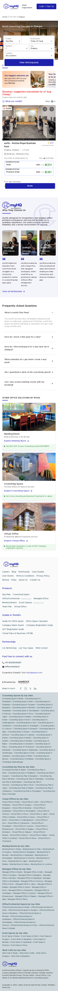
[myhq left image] (6, 123)
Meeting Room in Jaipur (17, 861)
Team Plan (7, 607)
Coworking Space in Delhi (23, 701)
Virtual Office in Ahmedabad (24, 811)
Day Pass (6, 595)
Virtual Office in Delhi (30, 802)
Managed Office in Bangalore (29, 875)
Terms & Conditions (25, 576)
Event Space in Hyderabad (20, 942)
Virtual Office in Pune (19, 814)
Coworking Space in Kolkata (20, 717)
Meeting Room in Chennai (24, 858)
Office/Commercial (11, 599)
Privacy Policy (43, 576)
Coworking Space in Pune (23, 714)
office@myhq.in (12, 667)
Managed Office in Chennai (32, 881)
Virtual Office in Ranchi (19, 835)
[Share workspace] (45, 109)
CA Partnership (9, 648)
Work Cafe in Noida (9, 953)
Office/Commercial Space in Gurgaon (22, 910)
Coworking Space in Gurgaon (23, 704)
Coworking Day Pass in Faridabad (21, 773)
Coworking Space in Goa (26, 723)
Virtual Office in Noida (11, 802)
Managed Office (41, 599)
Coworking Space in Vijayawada (25, 750)
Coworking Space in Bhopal (21, 741)
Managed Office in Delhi (33, 872)
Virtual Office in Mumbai (21, 808)
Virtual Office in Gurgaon (22, 805)
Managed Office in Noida (12, 872)
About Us (23, 580)
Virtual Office (20, 607)
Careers (6, 572)
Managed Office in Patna (17, 899)
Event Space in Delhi (29, 936)
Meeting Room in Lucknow (41, 864)
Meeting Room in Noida (11, 849)
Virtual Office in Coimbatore (18, 823)
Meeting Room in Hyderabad (21, 855)
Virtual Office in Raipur (38, 835)
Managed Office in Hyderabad (29, 878)
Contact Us (35, 580)
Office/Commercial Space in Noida (15, 907)
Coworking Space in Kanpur (19, 732)
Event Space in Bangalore (21, 939)
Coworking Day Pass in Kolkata (21, 788)
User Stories (8, 576)
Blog (14, 572)
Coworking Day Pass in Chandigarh (27, 791)
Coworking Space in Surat (24, 753)
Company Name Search (13, 625)
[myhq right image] (52, 123)
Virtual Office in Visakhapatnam (21, 820)
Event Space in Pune (19, 945)
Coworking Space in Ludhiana (22, 735)
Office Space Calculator (37, 621)
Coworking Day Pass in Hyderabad (29, 779)
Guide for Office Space (13, 621)
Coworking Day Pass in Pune (22, 785)
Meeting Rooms (9, 603)
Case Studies (38, 572)
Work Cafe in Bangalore (20, 956)
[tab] (29, 312)
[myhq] (11, 6)
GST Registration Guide (13, 629)
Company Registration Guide (39, 625)
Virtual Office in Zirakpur (21, 832)
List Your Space (26, 648)
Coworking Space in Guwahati (21, 744)
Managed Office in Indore (20, 887)
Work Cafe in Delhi (27, 953)
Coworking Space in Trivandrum (21, 747)
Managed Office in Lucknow (24, 893)
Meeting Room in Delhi (32, 849)
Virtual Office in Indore (26, 817)
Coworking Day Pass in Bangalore (24, 776)
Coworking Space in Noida (12, 698)
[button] (29, 291)
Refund (5, 580)
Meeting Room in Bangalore (24, 852)
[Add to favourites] (51, 109)
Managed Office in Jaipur (25, 884)
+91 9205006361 (13, 663)
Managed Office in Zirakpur (26, 896)
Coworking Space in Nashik (20, 738)
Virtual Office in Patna (27, 838)
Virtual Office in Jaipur (38, 814)
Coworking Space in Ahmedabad (26, 710)
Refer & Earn (42, 648)
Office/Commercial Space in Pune (24, 925)
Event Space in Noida (10, 936)
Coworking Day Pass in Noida (13, 770)
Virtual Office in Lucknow (23, 826)
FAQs (13, 580)
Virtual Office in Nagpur (24, 829)
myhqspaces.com (34, 673)
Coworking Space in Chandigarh (26, 726)
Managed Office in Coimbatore (21, 890)
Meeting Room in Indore (19, 864)
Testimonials (24, 572)
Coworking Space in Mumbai (23, 707)
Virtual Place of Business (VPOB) (17, 633)
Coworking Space (21, 595)
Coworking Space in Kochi (19, 720)
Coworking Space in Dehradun (25, 729)
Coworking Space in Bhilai (22, 756)
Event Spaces (25, 603)
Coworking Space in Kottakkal (21, 759)
